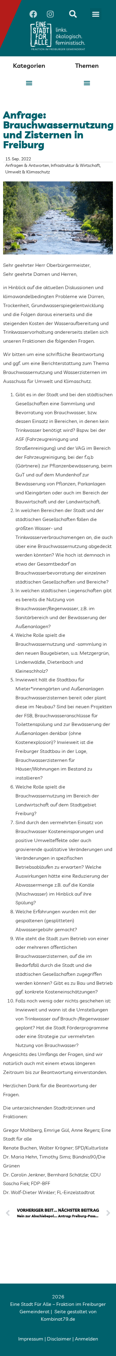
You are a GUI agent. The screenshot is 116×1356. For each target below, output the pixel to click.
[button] (96, 14)
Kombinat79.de (58, 1319)
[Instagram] (50, 14)
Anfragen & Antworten (27, 165)
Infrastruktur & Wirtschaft (75, 165)
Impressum (30, 1339)
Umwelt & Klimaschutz (27, 172)
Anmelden (86, 1339)
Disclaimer (59, 1339)
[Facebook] (33, 14)
